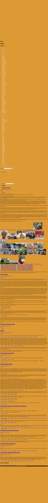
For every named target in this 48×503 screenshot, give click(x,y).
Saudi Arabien (4, 164)
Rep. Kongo (3, 138)
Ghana (3, 133)
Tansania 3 (3, 158)
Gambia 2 (3, 130)
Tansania (3, 156)
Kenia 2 (3, 159)
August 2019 (3, 76)
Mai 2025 (3, 56)
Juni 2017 (3, 96)
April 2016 (3, 107)
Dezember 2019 (4, 73)
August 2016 (3, 104)
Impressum (3, 51)
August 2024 (3, 63)
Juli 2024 (3, 64)
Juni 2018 (3, 87)
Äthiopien (3, 163)
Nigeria (3, 135)
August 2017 (3, 95)
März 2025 (3, 58)
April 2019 (3, 79)
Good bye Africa (6, 187)
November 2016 (4, 102)
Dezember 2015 (4, 110)
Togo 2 (3, 134)
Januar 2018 (3, 91)
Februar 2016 (3, 109)
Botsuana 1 (3, 141)
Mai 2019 (3, 78)
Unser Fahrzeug (4, 49)
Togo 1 (3, 132)
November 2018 (4, 83)
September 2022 (4, 66)
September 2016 (4, 103)
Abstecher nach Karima (6, 364)
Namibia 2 (3, 145)
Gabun (3, 137)
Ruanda (3, 155)
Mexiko (3, 118)
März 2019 (3, 80)
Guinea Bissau (4, 129)
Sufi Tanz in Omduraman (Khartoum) (10, 452)
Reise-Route (3, 50)
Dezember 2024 (4, 60)
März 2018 (3, 89)
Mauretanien (3, 126)
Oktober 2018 (4, 84)
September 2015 (4, 112)
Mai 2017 (3, 97)
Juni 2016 (3, 106)
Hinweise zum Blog (4, 120)
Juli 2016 (3, 105)
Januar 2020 (3, 72)
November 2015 (4, 111)
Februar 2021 (3, 69)
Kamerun (3, 136)
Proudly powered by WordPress (4, 465)
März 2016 (3, 108)
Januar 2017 (3, 100)
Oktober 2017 (4, 93)
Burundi (3, 154)
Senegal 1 (3, 127)
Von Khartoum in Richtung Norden (9, 430)
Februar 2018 (3, 90)
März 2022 (3, 67)
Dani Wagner (6, 189)
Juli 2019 (3, 77)
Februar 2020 (3, 71)
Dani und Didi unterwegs (6, 39)
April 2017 (3, 98)
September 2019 (4, 75)
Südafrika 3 (3, 148)
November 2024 (4, 61)
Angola (3, 139)
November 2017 (4, 92)
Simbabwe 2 (3, 146)
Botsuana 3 (3, 150)
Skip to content (2, 47)
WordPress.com (14, 465)
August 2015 (3, 113)
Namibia (3, 140)
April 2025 (3, 57)
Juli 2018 (3, 86)
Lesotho (3, 143)
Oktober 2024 (4, 62)
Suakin (2, 330)
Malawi (3, 153)
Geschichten (3, 122)
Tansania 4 (3, 160)
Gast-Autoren (3, 121)
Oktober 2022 (4, 65)
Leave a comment (10, 189)
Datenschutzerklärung (4, 52)
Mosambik (3, 147)
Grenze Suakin (4, 274)
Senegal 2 (3, 128)
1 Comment (8, 432)
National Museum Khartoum (7, 443)
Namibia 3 (3, 152)
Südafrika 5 (3, 151)
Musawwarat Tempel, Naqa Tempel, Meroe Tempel (13, 406)
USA (2, 117)
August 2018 (3, 85)
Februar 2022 (3, 68)
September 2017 (4, 94)
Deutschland (3, 123)
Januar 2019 (3, 81)
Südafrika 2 (3, 144)
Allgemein (3, 119)
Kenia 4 (3, 162)
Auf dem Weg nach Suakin (7, 353)
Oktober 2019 (4, 74)
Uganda (3, 161)
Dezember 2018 (4, 82)
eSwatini (3, 149)
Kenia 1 (3, 157)
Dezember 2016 (4, 101)
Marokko (3, 125)
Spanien (3, 124)
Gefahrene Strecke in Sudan (7, 324)
